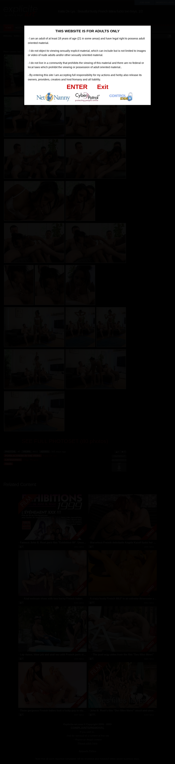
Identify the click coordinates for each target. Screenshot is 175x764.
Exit (102, 86)
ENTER (77, 86)
